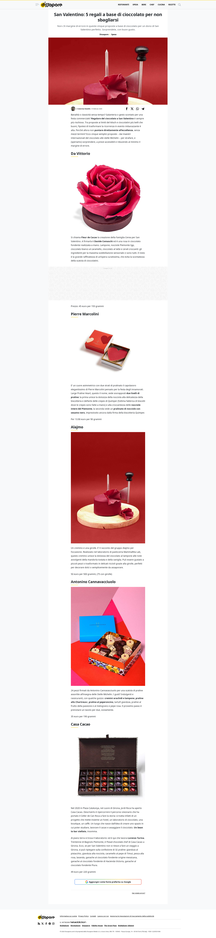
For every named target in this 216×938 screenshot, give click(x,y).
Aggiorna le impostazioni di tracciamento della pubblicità (132, 916)
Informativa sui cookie (68, 916)
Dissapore (104, 34)
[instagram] (53, 923)
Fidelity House (97, 926)
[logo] (51, 4)
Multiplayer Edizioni (126, 926)
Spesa (135, 4)
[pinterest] (50, 923)
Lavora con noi (103, 916)
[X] (42, 923)
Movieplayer (76, 926)
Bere (144, 4)
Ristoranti (123, 4)
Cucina (161, 4)
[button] (126, 108)
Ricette (172, 4)
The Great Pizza (110, 926)
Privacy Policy (83, 916)
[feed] (39, 923)
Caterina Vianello (84, 109)
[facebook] (46, 923)
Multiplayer (64, 926)
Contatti (93, 916)
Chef (152, 4)
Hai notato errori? (138, 893)
